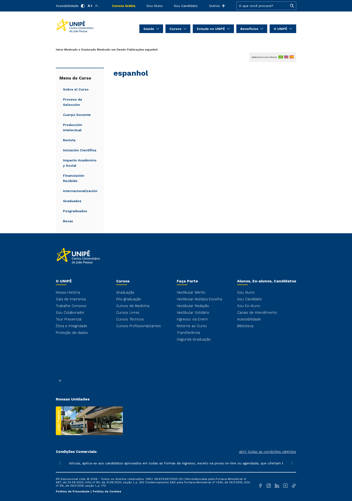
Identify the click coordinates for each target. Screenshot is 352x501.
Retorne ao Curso (192, 326)
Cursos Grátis (123, 6)
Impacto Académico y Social (80, 162)
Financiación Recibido (73, 178)
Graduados (72, 201)
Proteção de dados (72, 332)
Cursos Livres (127, 312)
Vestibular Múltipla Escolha (199, 299)
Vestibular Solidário (193, 312)
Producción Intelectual (72, 127)
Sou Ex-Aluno (248, 306)
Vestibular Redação (193, 306)
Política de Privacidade (73, 491)
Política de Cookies (107, 491)
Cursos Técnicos (130, 319)
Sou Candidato (186, 6)
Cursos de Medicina (132, 306)
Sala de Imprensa (71, 299)
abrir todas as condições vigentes (267, 452)
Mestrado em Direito (111, 49)
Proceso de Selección (72, 102)
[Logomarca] (84, 26)
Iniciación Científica (79, 150)
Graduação (125, 292)
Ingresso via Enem (192, 319)
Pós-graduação (128, 299)
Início (59, 49)
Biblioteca (245, 326)
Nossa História (68, 292)
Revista (69, 140)
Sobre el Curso (76, 89)
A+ (90, 6)
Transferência (188, 332)
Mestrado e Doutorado (80, 49)
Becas (68, 221)
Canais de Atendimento (257, 312)
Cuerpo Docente (77, 115)
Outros (214, 6)
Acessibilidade (67, 6)
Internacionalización (80, 191)
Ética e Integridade (71, 326)
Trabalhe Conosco (71, 306)
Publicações (135, 49)
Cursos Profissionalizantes (138, 326)
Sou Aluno (155, 6)
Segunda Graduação (194, 339)
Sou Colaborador (70, 312)
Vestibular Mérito (191, 292)
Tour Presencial (69, 319)
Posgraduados (75, 211)
